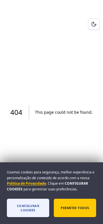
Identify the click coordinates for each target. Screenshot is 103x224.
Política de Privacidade (26, 183)
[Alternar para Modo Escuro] (94, 24)
